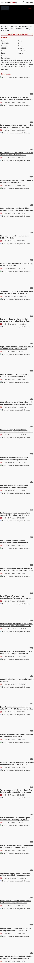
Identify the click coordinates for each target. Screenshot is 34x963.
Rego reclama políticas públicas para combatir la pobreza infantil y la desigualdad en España (14, 375)
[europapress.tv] (10, 2)
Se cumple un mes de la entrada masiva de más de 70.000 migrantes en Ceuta (16, 292)
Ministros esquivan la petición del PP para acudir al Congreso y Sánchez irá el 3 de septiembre (16, 625)
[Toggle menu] (1, 2)
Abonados (29, 2)
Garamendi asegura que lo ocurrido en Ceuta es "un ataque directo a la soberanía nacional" (16, 209)
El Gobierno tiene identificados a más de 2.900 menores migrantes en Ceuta (15, 902)
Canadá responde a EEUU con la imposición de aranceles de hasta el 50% (16, 736)
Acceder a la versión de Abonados (17, 34)
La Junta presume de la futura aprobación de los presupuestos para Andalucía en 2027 (16, 126)
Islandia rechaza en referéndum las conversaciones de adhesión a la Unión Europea (15, 320)
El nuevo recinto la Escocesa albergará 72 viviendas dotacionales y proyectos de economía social (16, 819)
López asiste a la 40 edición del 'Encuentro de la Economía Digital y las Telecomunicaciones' (16, 181)
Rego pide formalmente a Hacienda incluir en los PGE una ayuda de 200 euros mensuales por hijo (16, 348)
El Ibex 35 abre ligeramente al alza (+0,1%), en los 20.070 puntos (16, 265)
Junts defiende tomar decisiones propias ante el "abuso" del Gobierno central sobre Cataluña (16, 708)
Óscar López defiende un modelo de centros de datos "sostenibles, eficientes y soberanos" (16, 98)
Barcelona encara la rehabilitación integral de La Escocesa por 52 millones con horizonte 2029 (16, 846)
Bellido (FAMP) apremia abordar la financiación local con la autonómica (14, 542)
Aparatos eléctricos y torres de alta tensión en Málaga (17, 680)
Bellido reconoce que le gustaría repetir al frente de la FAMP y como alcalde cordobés (16, 569)
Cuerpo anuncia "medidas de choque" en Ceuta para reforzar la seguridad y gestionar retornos (15, 929)
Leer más (4, 70)
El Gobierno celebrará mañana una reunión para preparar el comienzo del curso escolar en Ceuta (17, 763)
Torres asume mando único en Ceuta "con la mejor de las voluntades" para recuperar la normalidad (16, 791)
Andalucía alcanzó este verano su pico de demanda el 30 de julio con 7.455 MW (16, 652)
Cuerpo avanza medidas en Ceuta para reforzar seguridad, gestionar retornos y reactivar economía (15, 874)
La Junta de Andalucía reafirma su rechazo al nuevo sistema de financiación (16, 154)
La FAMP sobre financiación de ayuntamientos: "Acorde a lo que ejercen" (16, 597)
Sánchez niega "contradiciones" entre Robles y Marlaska (14, 237)
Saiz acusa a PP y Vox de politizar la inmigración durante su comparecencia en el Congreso (16, 431)
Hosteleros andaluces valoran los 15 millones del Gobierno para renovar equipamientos (14, 459)
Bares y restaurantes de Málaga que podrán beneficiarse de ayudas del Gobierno (14, 486)
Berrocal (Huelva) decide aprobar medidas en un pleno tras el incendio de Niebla (16, 957)
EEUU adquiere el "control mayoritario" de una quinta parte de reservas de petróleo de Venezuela (16, 403)
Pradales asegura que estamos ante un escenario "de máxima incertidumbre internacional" (15, 514)
